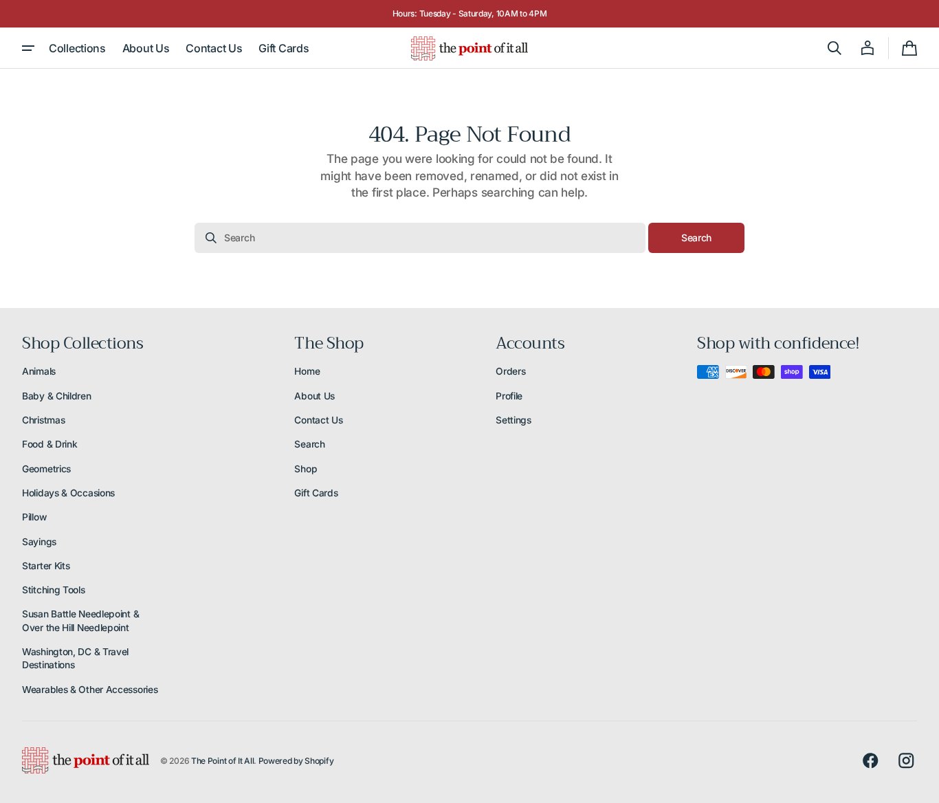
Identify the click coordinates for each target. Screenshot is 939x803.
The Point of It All (222, 761)
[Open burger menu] (28, 48)
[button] (834, 48)
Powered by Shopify (296, 761)
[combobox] (420, 238)
